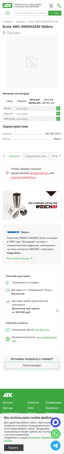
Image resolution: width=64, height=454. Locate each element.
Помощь (51, 413)
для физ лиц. (42, 329)
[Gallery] (32, 205)
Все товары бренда (18, 258)
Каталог (20, 21)
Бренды (8, 407)
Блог (31, 407)
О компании (53, 402)
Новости (33, 402)
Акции (32, 413)
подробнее (14, 252)
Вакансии (52, 407)
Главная (7, 21)
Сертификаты (12, 413)
